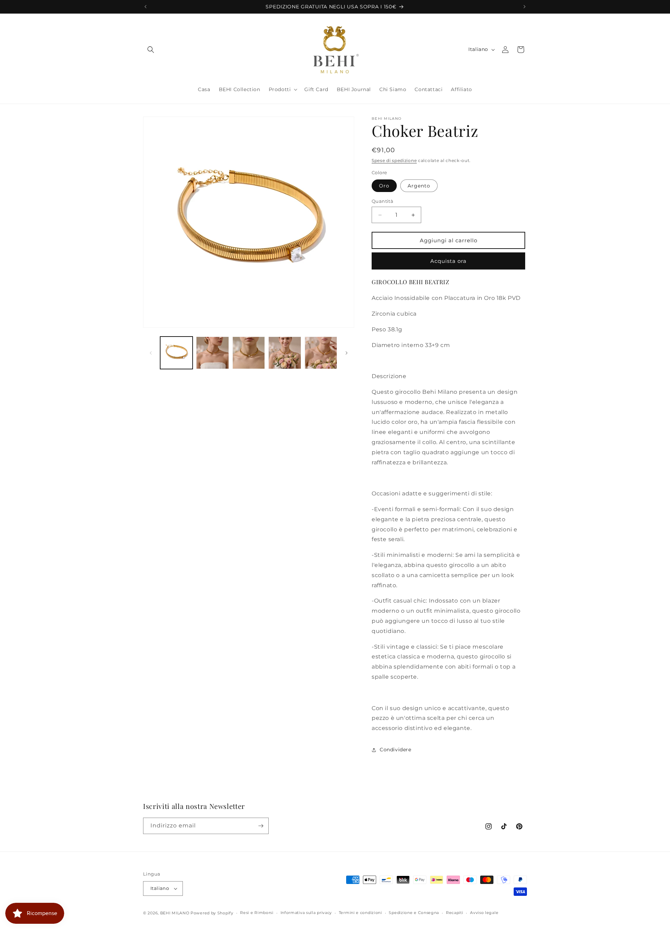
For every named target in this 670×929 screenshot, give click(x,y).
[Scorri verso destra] (346, 353)
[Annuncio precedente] (145, 6)
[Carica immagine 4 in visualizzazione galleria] (284, 353)
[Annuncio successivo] (524, 6)
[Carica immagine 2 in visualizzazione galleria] (212, 353)
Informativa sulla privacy (306, 912)
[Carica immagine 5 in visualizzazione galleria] (321, 353)
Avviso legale (484, 912)
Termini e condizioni (360, 912)
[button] (150, 49)
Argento (419, 186)
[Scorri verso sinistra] (150, 353)
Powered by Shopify (212, 912)
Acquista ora (448, 261)
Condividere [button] (395, 749)
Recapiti (454, 912)
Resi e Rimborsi (257, 912)
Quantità (382, 201)
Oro (384, 186)
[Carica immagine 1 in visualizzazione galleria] (176, 353)
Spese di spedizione (394, 160)
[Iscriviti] (260, 826)
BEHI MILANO (174, 912)
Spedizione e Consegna (414, 912)
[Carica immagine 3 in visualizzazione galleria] (248, 353)
